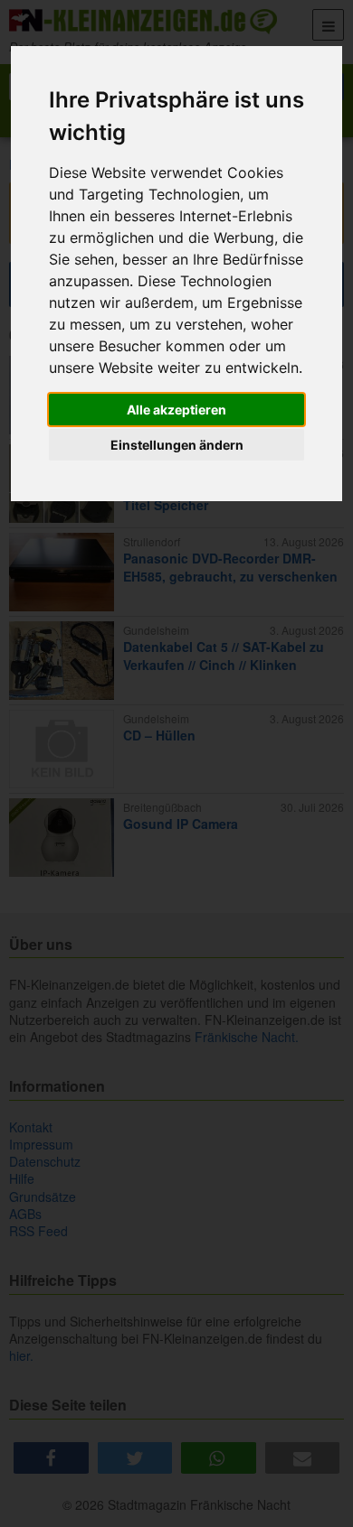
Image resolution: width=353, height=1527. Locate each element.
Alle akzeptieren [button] (176, 409)
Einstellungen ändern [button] (176, 444)
